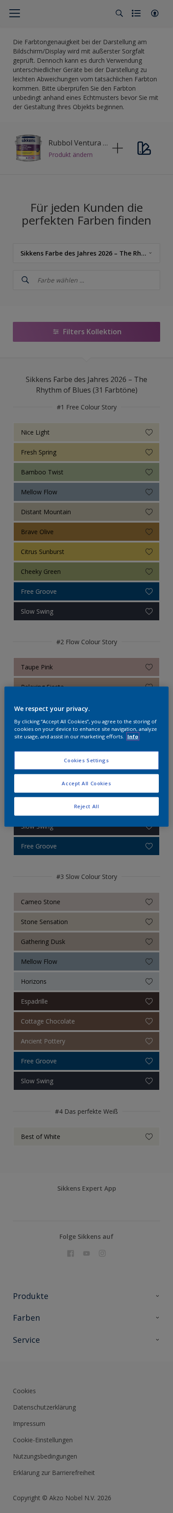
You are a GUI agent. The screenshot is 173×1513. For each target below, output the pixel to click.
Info (132, 736)
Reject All (86, 805)
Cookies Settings (86, 760)
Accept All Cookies (86, 782)
